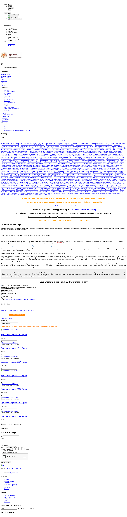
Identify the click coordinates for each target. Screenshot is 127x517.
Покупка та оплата (9, 481)
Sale (49, 194)
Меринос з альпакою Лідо (84, 176)
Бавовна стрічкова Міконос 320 (11, 154)
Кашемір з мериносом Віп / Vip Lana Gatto (75, 169)
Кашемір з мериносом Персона (99, 169)
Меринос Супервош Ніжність (84, 180)
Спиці (6, 105)
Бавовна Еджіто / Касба (40, 149)
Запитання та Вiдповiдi (11, 486)
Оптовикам (7, 482)
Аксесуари (7, 101)
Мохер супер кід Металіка (42, 188)
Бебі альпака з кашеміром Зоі (83, 157)
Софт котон (84, 191)
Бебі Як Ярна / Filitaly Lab (17, 163)
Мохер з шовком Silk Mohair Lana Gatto (26, 183)
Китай (93, 193)
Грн (10, 4)
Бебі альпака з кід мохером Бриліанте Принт (17, 130)
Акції (5, 500)
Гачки (6, 104)
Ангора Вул (55, 148)
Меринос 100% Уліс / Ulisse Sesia (20, 176)
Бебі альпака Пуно (20, 162)
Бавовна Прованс (45, 152)
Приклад (22, 310)
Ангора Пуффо (110, 148)
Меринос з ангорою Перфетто (49, 177)
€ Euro (10, 6)
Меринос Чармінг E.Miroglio (84, 182)
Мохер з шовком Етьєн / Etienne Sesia (114, 183)
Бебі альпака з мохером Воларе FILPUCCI (73, 159)
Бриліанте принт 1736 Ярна (14, 389)
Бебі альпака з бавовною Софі (101, 155)
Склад (3, 137)
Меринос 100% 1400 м (54, 173)
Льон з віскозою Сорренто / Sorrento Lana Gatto (50, 171)
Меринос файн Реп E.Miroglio (39, 182)
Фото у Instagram (17, 315)
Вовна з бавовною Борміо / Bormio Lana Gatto (95, 165)
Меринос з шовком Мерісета (108, 179)
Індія (12, 143)
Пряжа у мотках (9, 99)
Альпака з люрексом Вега (117, 143)
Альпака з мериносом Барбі (10, 145)
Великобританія (85, 193)
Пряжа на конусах (9, 102)
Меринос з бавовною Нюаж (53, 179)
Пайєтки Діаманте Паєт (50, 191)
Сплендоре (93, 191)
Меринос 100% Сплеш (73, 174)
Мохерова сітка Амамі (31, 190)
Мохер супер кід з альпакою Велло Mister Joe (19, 188)
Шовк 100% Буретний (18, 193)
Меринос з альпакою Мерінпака (103, 176)
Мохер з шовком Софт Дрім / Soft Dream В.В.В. (69, 185)
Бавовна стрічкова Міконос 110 (92, 152)
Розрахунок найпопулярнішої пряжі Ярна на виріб (20, 299)
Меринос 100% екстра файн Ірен (103, 173)
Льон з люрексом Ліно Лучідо (75, 171)
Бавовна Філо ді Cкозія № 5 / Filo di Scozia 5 (15, 155)
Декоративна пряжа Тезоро (55, 168)
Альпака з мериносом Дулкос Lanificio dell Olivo (60, 145)
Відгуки (3, 310)
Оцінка (3, 449)
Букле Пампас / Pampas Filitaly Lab (94, 163)
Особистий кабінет (9, 495)
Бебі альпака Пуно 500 (50, 162)
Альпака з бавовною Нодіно (99, 143)
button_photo (4, 447)
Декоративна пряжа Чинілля (93, 168)
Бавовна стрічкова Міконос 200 (113, 152)
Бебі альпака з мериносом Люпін (103, 157)
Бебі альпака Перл (7, 162)
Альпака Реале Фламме (102, 146)
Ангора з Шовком (86, 148)
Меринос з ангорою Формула (89, 177)
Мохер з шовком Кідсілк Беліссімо (12, 185)
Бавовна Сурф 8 (45, 154)
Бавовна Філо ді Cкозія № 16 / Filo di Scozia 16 (108, 154)
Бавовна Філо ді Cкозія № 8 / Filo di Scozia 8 (43, 155)
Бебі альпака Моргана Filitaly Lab (116, 160)
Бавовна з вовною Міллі (19, 151)
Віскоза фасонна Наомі (54, 165)
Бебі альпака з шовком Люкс (10, 160)
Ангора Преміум (99, 148)
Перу (97, 193)
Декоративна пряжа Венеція (50, 166)
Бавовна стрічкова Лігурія (73, 152)
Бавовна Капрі (108, 151)
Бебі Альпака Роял (64, 162)
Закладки (7, 498)
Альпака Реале (88, 146)
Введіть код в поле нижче (9, 452)
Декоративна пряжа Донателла (69, 166)
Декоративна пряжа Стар (37, 168)
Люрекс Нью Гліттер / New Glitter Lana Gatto (33, 173)
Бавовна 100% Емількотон (12, 149)
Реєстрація (11, 45)
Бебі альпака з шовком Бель (96, 159)
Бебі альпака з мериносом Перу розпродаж (25, 159)
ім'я (2, 436)
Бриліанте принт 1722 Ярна (14, 375)
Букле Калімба (62, 163)
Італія (5, 128)
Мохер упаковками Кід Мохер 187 (12, 190)
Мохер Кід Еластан (73, 187)
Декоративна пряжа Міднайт (108, 166)
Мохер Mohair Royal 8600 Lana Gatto (105, 182)
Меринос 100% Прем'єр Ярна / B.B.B (53, 174)
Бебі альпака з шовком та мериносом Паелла (53, 160)
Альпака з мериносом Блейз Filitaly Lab (32, 145)
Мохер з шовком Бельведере (76, 183)
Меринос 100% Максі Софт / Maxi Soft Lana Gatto (25, 174)
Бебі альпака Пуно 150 (34, 162)
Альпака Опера (77, 146)
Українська (7, 13)
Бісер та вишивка (9, 107)
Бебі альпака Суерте (99, 162)
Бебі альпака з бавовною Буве (82, 155)
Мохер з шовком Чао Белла (57, 187)
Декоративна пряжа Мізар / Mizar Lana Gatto (15, 168)
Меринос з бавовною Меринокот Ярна (31, 179)
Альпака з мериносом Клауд (84, 145)
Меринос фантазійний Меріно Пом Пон (62, 182)
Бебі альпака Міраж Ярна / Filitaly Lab (93, 160)
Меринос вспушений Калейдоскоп (64, 176)
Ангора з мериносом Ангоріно (70, 148)
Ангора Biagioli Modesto (43, 148)
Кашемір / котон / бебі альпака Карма (17, 169)
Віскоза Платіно (40, 165)
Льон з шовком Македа (110, 171)
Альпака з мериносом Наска (103, 145)
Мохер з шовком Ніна (31, 185)
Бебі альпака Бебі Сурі (64, 155)
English (15, 17)
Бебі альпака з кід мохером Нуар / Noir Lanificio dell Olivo (56, 157)
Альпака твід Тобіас (19, 148)
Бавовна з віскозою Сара (91, 149)
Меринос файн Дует (23, 182)
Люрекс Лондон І (12, 173)
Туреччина (109, 193)
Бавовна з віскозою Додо (74, 149)
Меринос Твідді (99, 180)
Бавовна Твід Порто (57, 154)
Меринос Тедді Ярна (112, 180)
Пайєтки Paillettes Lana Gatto (32, 191)
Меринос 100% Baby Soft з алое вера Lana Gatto (77, 173)
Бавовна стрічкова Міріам (30, 154)
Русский (16, 15)
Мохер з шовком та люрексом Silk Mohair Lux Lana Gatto (30, 187)
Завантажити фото (6, 318)
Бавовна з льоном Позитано (37, 151)
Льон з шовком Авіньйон (93, 171)
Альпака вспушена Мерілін (62, 143)
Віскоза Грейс (119, 163)
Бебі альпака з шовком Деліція (115, 159)
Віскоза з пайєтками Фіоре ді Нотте (23, 165)
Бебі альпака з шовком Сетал (29, 160)
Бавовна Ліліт (10, 152)
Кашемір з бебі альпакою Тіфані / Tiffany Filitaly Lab (45, 169)
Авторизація (11, 44)
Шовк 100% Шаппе (73, 193)
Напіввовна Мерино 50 (84, 190)
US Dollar (10, 8)
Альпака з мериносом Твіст (23, 146)
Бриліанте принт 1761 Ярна (14, 403)
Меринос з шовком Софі (46, 180)
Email (2, 438)
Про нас (6, 479)
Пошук (63, 140)
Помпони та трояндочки (11, 108)
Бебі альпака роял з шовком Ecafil (82, 162)
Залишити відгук (13, 310)
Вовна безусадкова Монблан (71, 165)
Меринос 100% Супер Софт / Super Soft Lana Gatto (97, 174)
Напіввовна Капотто (69, 190)
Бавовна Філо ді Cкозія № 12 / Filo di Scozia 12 (79, 154)
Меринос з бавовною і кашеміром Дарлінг (112, 177)
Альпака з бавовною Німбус (80, 143)
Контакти (7, 487)
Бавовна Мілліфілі (21, 152)
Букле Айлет (30, 163)
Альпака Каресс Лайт (39, 146)
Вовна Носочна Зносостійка (31, 166)
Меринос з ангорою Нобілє (30, 177)
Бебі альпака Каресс (74, 160)
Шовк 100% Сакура (46, 193)
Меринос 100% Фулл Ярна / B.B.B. (42, 176)
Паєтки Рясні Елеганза (15, 191)
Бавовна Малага (33, 152)
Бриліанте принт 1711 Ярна (14, 348)
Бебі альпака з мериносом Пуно (49, 159)
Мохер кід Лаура (99, 187)
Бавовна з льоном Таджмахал (55, 151)
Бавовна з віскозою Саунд (107, 149)
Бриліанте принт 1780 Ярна (14, 416)
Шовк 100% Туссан (59, 193)
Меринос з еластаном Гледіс (72, 179)
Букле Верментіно (41, 163)
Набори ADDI (8, 110)
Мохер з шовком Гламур (93, 183)
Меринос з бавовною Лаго (10, 179)
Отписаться (30, 508)
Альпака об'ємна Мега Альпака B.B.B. (59, 146)
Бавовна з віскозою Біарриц (57, 149)
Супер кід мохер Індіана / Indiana (108, 191)
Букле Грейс (52, 163)
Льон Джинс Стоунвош (28, 171)
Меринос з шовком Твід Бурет (64, 180)
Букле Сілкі (109, 163)
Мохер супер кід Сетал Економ (61, 188)
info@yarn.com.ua (13, 472)
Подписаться (21, 508)
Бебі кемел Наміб (113, 162)
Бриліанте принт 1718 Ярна (14, 362)
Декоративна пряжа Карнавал (89, 166)
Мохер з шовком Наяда (46, 185)
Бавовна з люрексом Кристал (75, 151)
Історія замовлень (9, 497)
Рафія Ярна (62, 191)
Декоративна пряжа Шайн (111, 168)
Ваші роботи (30, 310)
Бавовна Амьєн (26, 149)
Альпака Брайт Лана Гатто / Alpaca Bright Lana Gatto (36, 143)
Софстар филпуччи (73, 191)
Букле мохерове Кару (75, 163)
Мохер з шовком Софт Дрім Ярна (95, 185)
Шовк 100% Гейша (32, 193)
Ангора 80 (30, 148)
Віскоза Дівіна (6, 165)
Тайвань (102, 193)
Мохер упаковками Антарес (97, 188)
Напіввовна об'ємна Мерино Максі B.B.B (105, 190)
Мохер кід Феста (111, 187)
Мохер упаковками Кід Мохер (117, 188)
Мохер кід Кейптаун (87, 187)
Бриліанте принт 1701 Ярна (14, 334)
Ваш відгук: (4, 445)
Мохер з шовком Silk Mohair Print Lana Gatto (53, 183)
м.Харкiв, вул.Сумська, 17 (13, 468)
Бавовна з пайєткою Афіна (93, 151)
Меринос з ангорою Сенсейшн (69, 177)
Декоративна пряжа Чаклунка (74, 168)
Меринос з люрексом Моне (90, 179)
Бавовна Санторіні (58, 152)
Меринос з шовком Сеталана (28, 180)
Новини (6, 489)
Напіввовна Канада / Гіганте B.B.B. (50, 190)
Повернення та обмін (10, 484)
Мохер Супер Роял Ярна (80, 188)
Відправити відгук (6, 462)
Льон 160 (16, 171)
